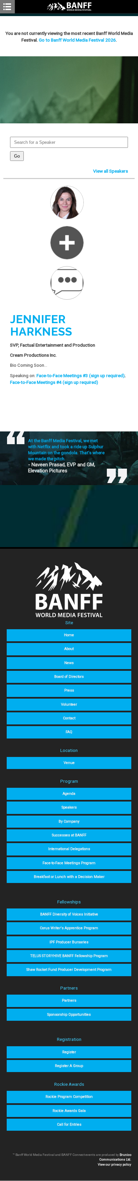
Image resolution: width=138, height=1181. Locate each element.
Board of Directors (69, 676)
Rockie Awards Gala (69, 1111)
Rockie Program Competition (69, 1097)
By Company (69, 821)
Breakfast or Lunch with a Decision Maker (69, 877)
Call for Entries (69, 1124)
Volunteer (69, 704)
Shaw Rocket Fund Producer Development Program (69, 969)
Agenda (69, 793)
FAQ (69, 732)
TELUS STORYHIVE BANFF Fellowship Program (69, 956)
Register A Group (69, 1066)
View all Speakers (110, 171)
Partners (69, 1000)
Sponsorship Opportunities (69, 1014)
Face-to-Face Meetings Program (69, 863)
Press (69, 690)
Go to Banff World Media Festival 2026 (77, 40)
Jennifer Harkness (41, 325)
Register (69, 1052)
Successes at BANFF (69, 835)
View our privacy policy (114, 1164)
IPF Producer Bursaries (69, 942)
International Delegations (69, 849)
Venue (69, 763)
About (69, 649)
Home (69, 635)
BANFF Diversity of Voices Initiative (69, 914)
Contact (69, 718)
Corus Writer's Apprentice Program (69, 928)
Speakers (69, 807)
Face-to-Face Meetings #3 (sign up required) (81, 375)
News (69, 663)
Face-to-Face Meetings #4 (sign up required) (54, 382)
